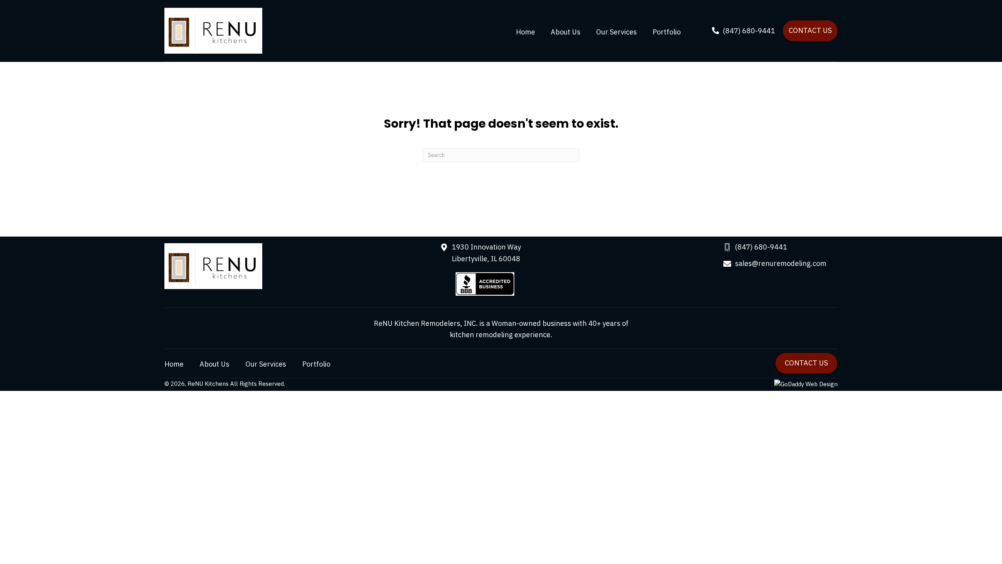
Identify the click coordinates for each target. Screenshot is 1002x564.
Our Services (265, 364)
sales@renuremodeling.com (780, 263)
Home (174, 364)
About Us (214, 364)
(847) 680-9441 (761, 246)
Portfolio (316, 364)
